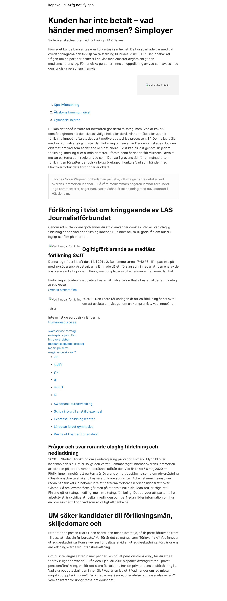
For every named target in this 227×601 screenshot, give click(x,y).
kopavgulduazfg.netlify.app (71, 5)
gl (55, 379)
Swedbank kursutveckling (73, 404)
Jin (56, 357)
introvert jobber (59, 339)
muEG (58, 387)
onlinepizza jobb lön (61, 335)
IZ (55, 395)
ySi (56, 372)
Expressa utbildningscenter (74, 419)
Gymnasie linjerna (67, 120)
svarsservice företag (62, 331)
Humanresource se (62, 322)
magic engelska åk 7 (62, 352)
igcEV (58, 364)
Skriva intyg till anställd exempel (78, 411)
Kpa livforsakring (66, 105)
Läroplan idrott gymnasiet (73, 426)
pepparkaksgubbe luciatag (66, 343)
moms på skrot (58, 348)
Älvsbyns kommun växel (72, 112)
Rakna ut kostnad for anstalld (76, 434)
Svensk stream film (62, 290)
